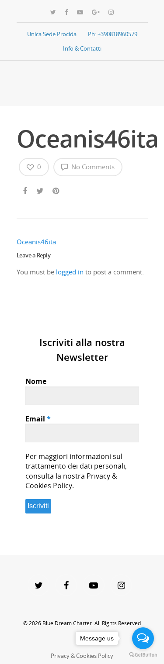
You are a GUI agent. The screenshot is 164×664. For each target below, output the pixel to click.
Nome (35, 381)
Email (38, 419)
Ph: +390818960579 (112, 34)
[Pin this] (57, 189)
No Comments (92, 166)
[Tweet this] (40, 189)
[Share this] (25, 189)
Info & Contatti (82, 48)
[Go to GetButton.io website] (143, 655)
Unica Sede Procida (52, 34)
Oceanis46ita (36, 241)
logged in (70, 271)
